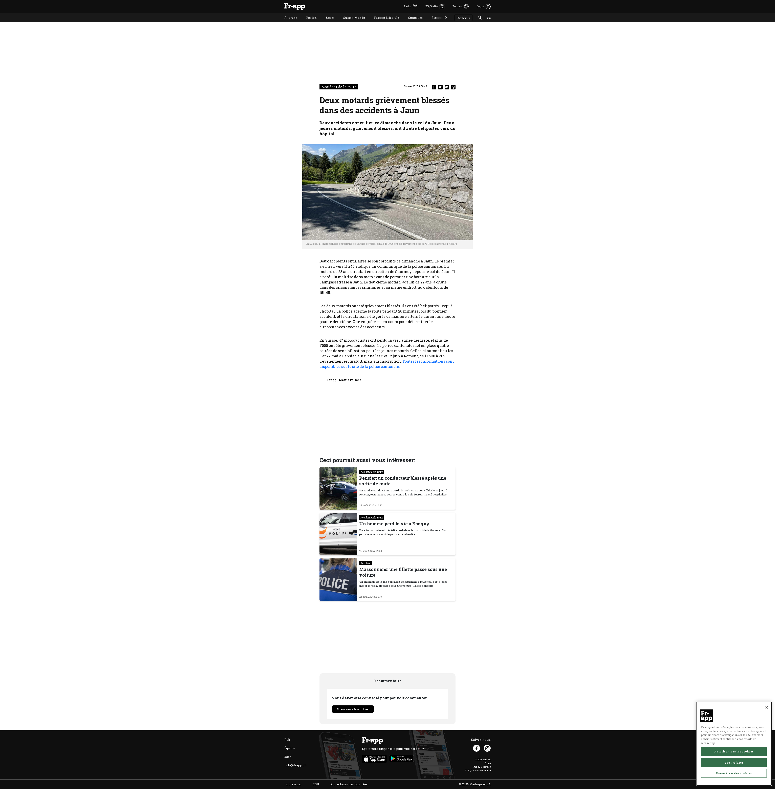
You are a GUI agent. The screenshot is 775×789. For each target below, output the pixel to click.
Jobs (287, 757)
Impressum (293, 784)
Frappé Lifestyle (383, 22)
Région (308, 22)
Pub (287, 740)
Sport (327, 22)
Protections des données (349, 784)
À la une (287, 22)
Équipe (289, 748)
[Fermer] (766, 707)
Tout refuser (734, 762)
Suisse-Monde (351, 22)
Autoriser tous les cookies (733, 751)
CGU (316, 784)
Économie (436, 22)
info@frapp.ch (295, 765)
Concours (412, 22)
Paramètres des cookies (734, 773)
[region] (734, 743)
